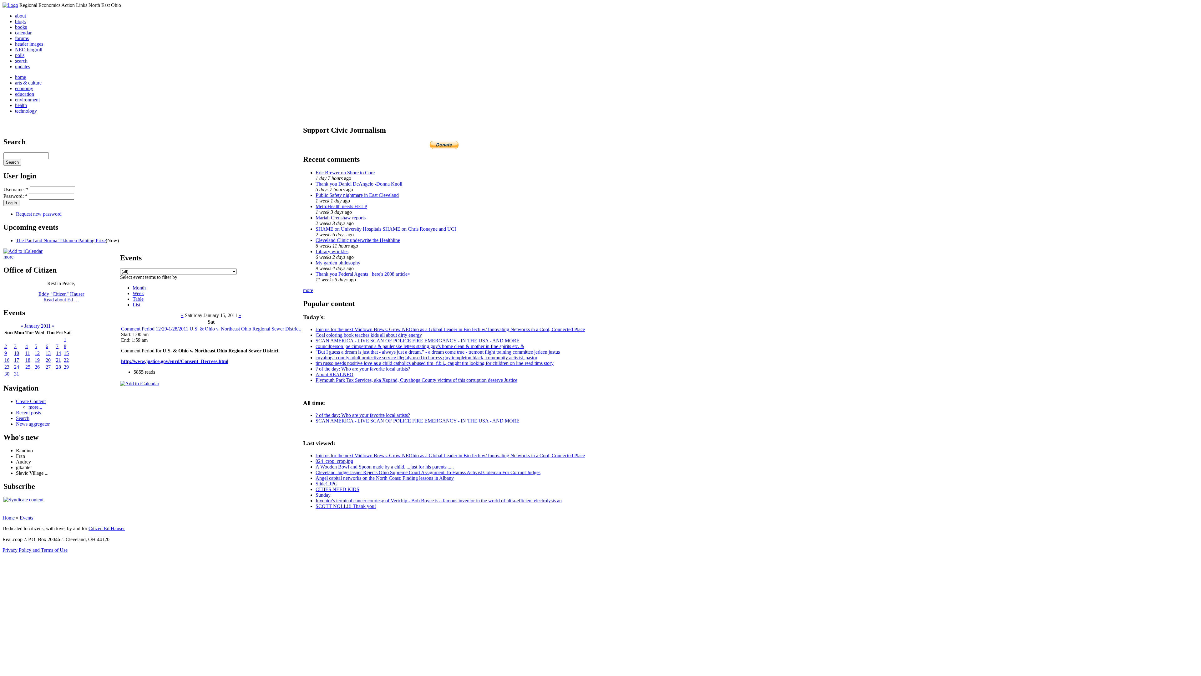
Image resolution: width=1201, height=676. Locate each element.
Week (138, 293)
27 (48, 367)
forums (22, 38)
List (136, 304)
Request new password (39, 214)
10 (16, 353)
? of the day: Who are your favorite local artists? (363, 368)
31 (16, 373)
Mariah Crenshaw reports (341, 217)
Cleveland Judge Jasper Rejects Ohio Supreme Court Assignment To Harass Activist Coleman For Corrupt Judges (428, 472)
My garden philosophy (338, 262)
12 (37, 353)
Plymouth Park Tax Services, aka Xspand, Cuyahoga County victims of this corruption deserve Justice (416, 380)
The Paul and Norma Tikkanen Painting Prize (61, 240)
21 (58, 360)
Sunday (323, 495)
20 (48, 360)
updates (22, 66)
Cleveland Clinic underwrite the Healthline (358, 240)
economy (24, 88)
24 (16, 367)
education (24, 94)
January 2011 (37, 326)
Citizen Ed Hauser (107, 528)
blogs (20, 21)
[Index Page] (10, 5)
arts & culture (28, 82)
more (8, 256)
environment (27, 99)
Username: (15, 189)
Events (26, 517)
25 (27, 367)
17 (16, 360)
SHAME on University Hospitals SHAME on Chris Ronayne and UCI (386, 229)
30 (6, 373)
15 (66, 353)
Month (139, 287)
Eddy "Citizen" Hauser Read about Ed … (61, 296)
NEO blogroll (28, 49)
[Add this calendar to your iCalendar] (23, 251)
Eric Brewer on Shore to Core (345, 172)
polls (19, 55)
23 (6, 367)
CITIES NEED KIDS (337, 489)
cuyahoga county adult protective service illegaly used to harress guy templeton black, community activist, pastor (426, 357)
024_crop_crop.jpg (334, 461)
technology (26, 111)
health (21, 105)
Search (22, 418)
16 (6, 360)
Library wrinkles (332, 251)
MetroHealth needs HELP (341, 206)
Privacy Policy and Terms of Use (35, 550)
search (21, 61)
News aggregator (33, 424)
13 (48, 353)
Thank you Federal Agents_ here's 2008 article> (363, 274)
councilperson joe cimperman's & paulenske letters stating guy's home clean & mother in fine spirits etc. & (420, 346)
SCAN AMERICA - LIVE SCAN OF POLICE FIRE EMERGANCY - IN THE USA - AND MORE (417, 340)
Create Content (31, 401)
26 (37, 367)
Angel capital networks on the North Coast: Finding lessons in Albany (385, 478)
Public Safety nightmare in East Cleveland (357, 195)
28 (58, 367)
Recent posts (28, 412)
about (20, 15)
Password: (15, 196)
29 (66, 367)
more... (35, 407)
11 (27, 353)
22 (66, 360)
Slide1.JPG (327, 483)
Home (9, 517)
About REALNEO (334, 374)
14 (58, 353)
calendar (23, 32)
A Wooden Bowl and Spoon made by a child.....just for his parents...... (385, 466)
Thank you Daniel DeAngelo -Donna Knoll (359, 184)
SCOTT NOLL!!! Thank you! (346, 506)
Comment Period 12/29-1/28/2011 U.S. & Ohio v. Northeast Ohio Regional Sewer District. (211, 328)
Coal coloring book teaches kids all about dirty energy (369, 335)
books (21, 27)
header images (29, 44)
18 (27, 360)
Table (138, 299)
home (20, 77)
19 (37, 360)
